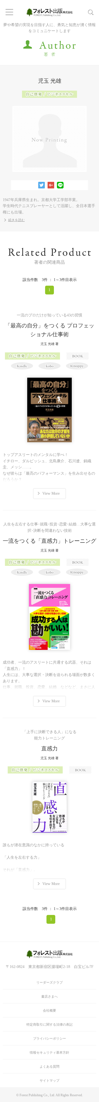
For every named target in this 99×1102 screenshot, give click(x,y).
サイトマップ (49, 1080)
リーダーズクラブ (49, 982)
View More (51, 493)
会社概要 (49, 1010)
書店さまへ (49, 996)
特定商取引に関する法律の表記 (49, 1024)
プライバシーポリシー (49, 1038)
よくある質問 (49, 1066)
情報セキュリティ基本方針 (49, 1052)
